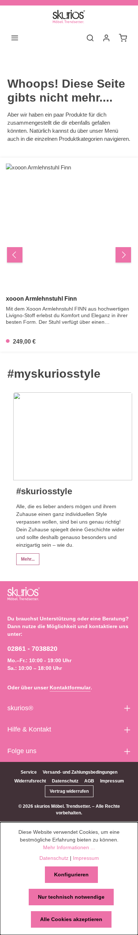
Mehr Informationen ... (69, 847)
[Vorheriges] (14, 255)
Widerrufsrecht (30, 781)
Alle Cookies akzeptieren (71, 919)
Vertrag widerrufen (69, 791)
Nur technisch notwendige (71, 897)
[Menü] (14, 37)
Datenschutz (65, 781)
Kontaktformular (70, 687)
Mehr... (28, 559)
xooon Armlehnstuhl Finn (41, 299)
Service (29, 772)
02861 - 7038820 (32, 648)
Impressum (112, 781)
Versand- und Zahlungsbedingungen (80, 772)
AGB (89, 781)
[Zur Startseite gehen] (69, 16)
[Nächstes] (123, 255)
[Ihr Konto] (106, 37)
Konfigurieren (71, 874)
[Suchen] (90, 37)
